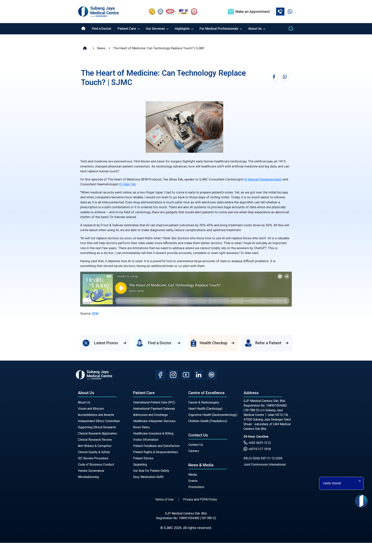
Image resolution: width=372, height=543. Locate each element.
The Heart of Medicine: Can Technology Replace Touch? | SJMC (159, 48)
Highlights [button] (182, 28)
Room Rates (141, 427)
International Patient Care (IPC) (154, 402)
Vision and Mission (91, 408)
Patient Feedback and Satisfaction (156, 446)
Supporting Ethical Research (97, 427)
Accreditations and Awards (96, 415)
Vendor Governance (91, 471)
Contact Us (195, 445)
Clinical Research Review (95, 440)
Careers (193, 451)
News (101, 48)
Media (192, 474)
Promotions (196, 487)
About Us (84, 402)
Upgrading (140, 464)
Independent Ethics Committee (99, 421)
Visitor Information (145, 440)
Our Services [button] (156, 28)
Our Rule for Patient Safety (151, 471)
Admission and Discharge (150, 415)
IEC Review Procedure (93, 458)
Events (193, 481)
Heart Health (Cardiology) (205, 408)
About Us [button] (255, 28)
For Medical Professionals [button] (219, 28)
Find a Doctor (101, 28)
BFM (95, 313)
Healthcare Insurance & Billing (153, 433)
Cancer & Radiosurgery (203, 402)
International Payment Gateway (154, 408)
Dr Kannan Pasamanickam (263, 179)
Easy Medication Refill (148, 477)
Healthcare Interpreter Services (154, 421)
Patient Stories (143, 458)
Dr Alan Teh (127, 184)
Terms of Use (164, 499)
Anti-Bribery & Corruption (94, 446)
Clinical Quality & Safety (94, 452)
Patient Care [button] (127, 28)
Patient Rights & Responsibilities (155, 452)
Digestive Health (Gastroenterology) (212, 415)
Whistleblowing (88, 477)
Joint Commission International (265, 464)
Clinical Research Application (97, 433)
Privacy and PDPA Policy (200, 499)
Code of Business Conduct (96, 464)
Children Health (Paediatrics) (207, 421)
